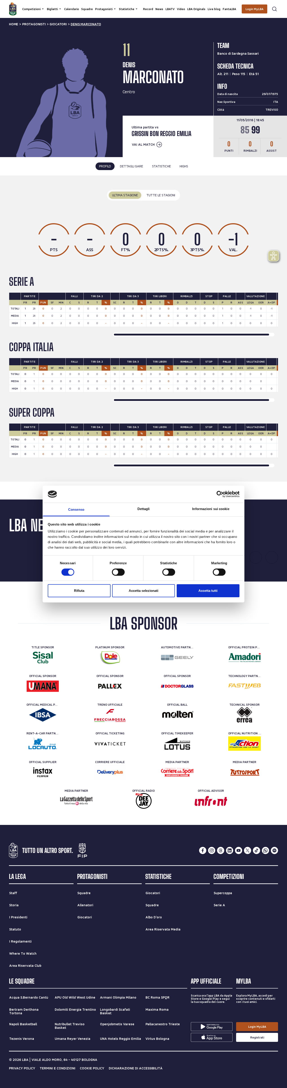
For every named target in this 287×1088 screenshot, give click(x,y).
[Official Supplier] (42, 772)
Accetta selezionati (143, 591)
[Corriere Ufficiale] (110, 772)
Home (13, 24)
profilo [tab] (105, 166)
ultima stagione (125, 195)
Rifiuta (79, 591)
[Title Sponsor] (42, 657)
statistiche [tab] (161, 166)
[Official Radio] (143, 801)
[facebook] (202, 850)
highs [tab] (184, 166)
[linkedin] (229, 850)
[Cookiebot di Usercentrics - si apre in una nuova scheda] (219, 494)
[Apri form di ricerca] (274, 9)
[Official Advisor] (211, 801)
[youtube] (238, 850)
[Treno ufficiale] (110, 715)
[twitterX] (247, 850)
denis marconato (86, 24)
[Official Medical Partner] (42, 715)
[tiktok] (256, 850)
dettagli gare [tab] (131, 166)
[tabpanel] (143, 328)
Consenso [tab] (76, 509)
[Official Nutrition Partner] (244, 743)
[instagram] (211, 850)
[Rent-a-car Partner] (42, 743)
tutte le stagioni (160, 195)
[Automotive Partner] (177, 657)
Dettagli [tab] (143, 509)
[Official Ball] (177, 715)
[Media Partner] (177, 772)
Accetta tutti (207, 591)
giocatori (58, 24)
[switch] (118, 572)
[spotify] (274, 850)
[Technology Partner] (244, 686)
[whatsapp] (265, 850)
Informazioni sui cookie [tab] (210, 509)
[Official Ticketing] (110, 743)
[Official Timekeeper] (177, 743)
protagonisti (34, 24)
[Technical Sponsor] (244, 715)
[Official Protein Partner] (244, 657)
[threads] (220, 850)
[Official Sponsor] (42, 686)
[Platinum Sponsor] (110, 657)
